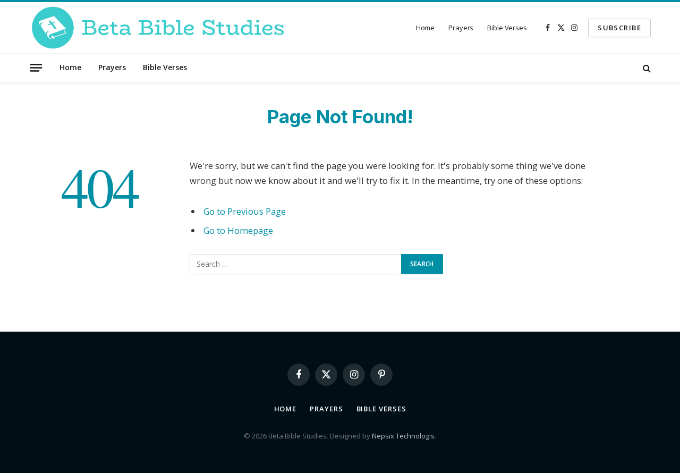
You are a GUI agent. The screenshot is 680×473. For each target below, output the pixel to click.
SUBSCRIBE (619, 27)
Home (425, 27)
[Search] (646, 68)
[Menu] (36, 67)
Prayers (460, 27)
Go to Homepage (238, 230)
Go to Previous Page (244, 211)
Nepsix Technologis (403, 436)
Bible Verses (506, 27)
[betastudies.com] (158, 27)
